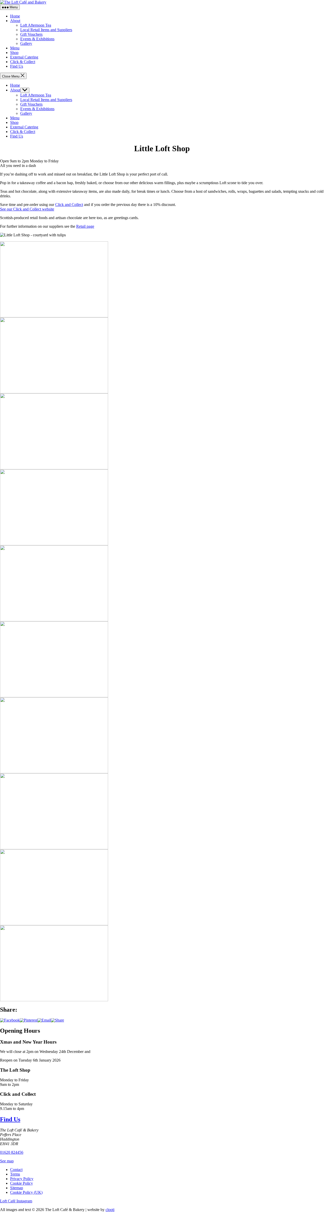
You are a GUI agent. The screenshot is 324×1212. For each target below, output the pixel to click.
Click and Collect (69, 204)
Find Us (16, 66)
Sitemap (16, 1188)
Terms (15, 1174)
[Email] (44, 1020)
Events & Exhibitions (37, 39)
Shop (14, 52)
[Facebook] (10, 1020)
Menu (14, 48)
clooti (110, 1209)
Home (15, 16)
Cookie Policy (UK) (26, 1192)
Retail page (85, 226)
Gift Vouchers (31, 34)
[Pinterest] (28, 1020)
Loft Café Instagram (16, 1201)
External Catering (24, 57)
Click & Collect (22, 62)
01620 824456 (11, 1152)
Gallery (26, 43)
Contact (16, 1169)
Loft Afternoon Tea (35, 25)
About (15, 20)
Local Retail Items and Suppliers (46, 30)
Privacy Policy (21, 1179)
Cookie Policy (21, 1183)
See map (7, 1161)
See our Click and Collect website (27, 209)
